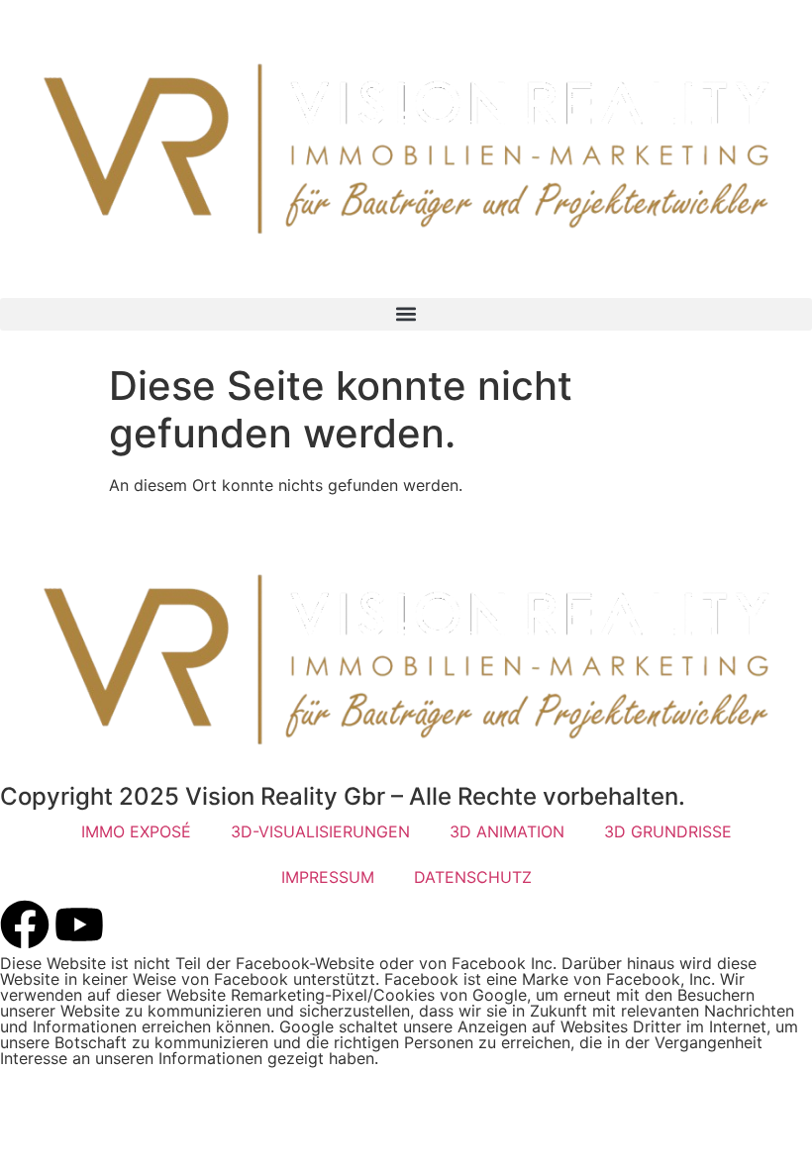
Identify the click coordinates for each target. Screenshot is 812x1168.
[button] (406, 314)
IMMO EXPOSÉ (136, 831)
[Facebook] (25, 924)
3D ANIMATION (507, 831)
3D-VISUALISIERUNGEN (320, 831)
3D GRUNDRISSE (668, 831)
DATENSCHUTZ (473, 877)
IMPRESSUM (327, 877)
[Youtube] (79, 924)
